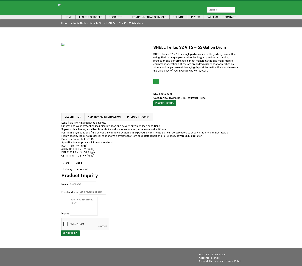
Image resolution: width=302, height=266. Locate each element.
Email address (69, 192)
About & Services (90, 17)
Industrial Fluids (78, 23)
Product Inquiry (164, 103)
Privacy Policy (233, 261)
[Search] (238, 10)
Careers (212, 17)
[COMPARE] (156, 81)
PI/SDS (195, 17)
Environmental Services (149, 17)
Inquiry (65, 213)
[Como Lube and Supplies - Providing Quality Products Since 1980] (59, 4)
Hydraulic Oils (96, 23)
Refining (179, 17)
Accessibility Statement (211, 261)
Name (64, 184)
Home (68, 17)
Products (115, 17)
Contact (230, 17)
